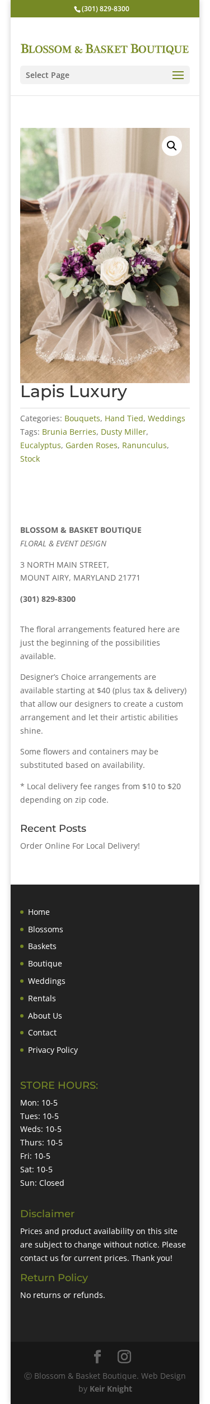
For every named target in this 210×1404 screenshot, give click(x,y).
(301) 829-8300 (105, 8)
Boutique (45, 963)
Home (39, 911)
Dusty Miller (123, 431)
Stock (30, 458)
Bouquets (82, 418)
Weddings (166, 418)
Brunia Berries (69, 431)
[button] (172, 146)
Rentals (42, 998)
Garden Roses (92, 445)
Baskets (42, 946)
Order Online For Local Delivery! (80, 845)
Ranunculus (144, 445)
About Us (45, 1015)
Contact (42, 1032)
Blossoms (45, 929)
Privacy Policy (53, 1049)
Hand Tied (124, 418)
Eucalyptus (40, 445)
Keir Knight (111, 1388)
